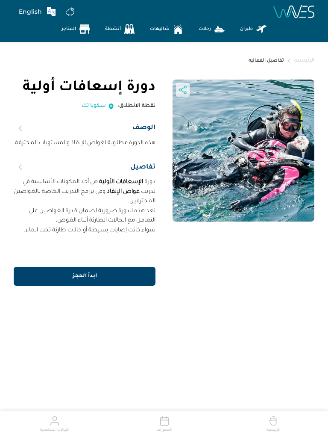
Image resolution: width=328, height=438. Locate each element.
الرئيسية (304, 61)
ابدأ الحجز (85, 276)
